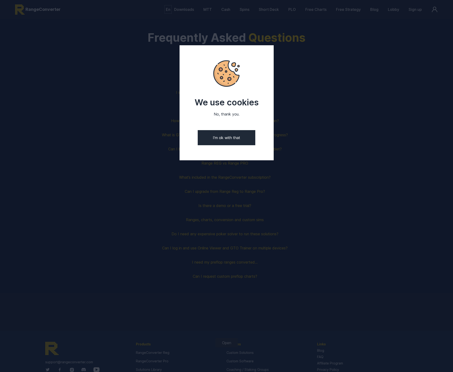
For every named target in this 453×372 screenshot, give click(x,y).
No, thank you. (226, 114)
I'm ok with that (226, 137)
